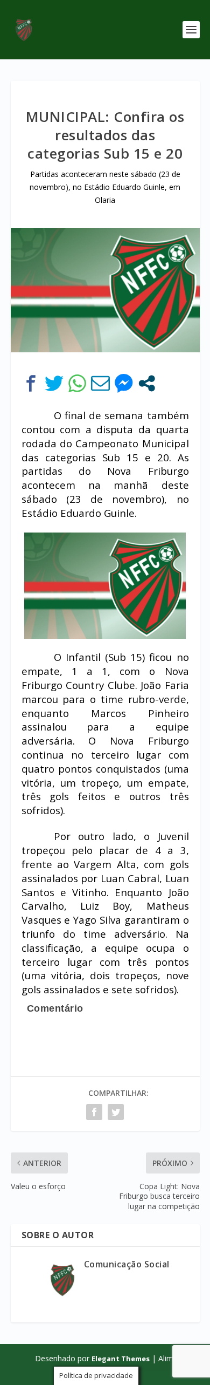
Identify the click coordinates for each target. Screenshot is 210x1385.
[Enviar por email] (100, 383)
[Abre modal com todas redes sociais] (146, 383)
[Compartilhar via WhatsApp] (77, 383)
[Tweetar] (54, 383)
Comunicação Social (127, 1264)
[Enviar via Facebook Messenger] (123, 383)
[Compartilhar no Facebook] (31, 383)
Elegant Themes (121, 1358)
